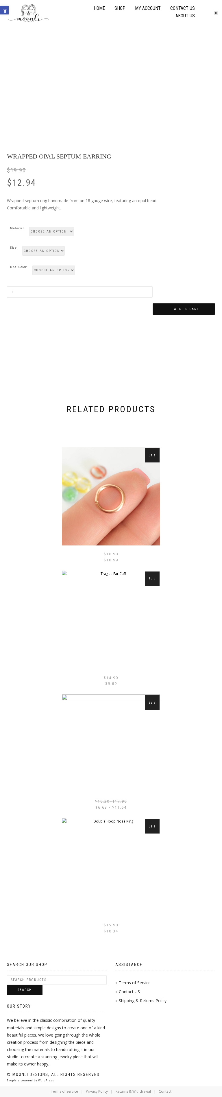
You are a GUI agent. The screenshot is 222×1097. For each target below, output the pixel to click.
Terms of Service (135, 982)
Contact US (129, 991)
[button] (4, 10)
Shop (119, 8)
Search (25, 990)
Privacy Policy (97, 1091)
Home (99, 8)
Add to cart (186, 309)
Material (16, 228)
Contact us (182, 8)
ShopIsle (14, 1080)
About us (185, 16)
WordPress (45, 1080)
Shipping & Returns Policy (142, 1000)
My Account (148, 8)
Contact (165, 1091)
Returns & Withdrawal (133, 1091)
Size (13, 247)
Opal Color (18, 267)
